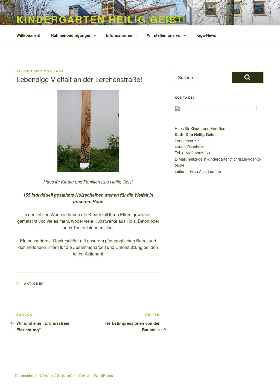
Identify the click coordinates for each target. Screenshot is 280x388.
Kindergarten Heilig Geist (99, 19)
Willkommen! (28, 35)
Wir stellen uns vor (164, 35)
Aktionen (34, 283)
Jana (59, 71)
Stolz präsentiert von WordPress (85, 375)
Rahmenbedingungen (71, 35)
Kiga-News (206, 35)
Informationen (119, 35)
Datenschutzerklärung (34, 375)
